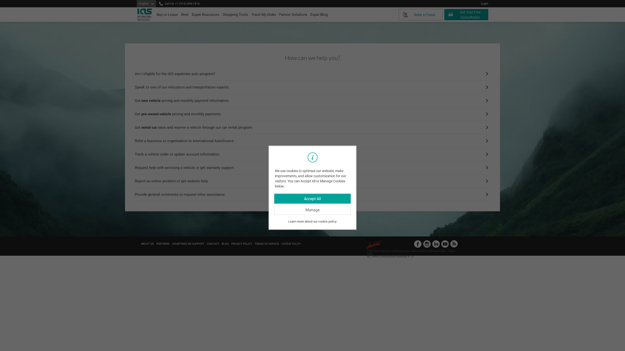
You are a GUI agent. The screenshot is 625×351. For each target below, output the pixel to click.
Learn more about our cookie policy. (312, 221)
